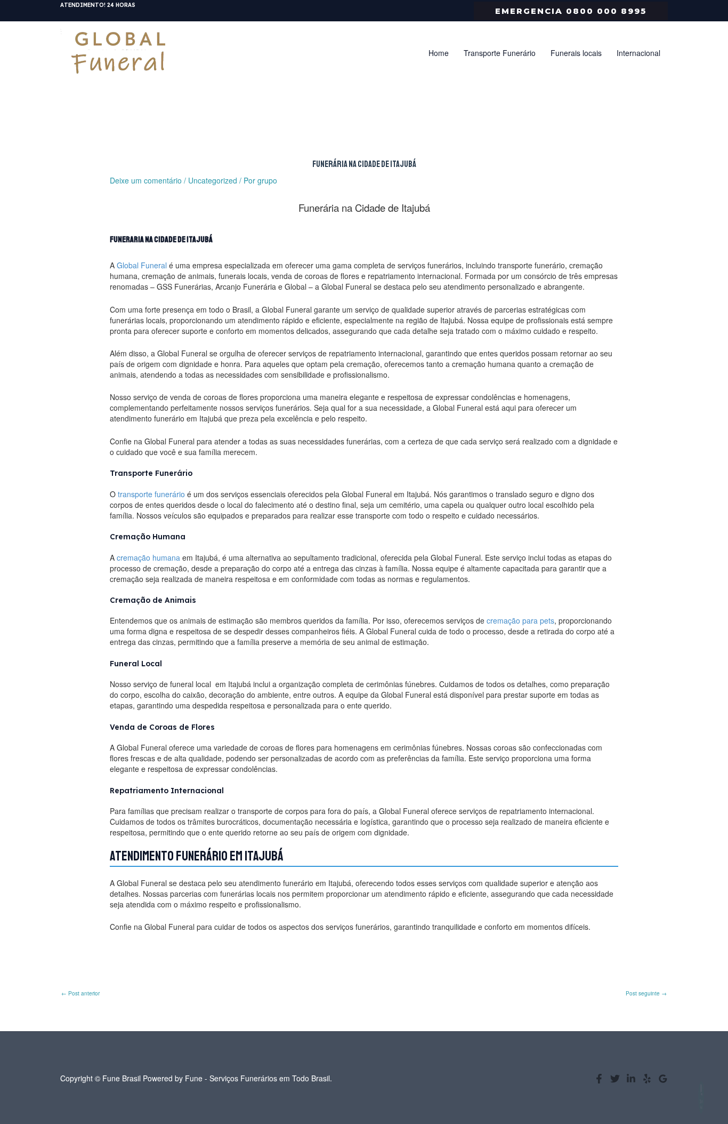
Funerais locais (576, 52)
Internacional (638, 52)
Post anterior (80, 993)
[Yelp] (647, 1078)
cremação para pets (520, 620)
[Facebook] (599, 1078)
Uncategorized (212, 180)
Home (438, 52)
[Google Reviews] (663, 1078)
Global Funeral (142, 265)
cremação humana (148, 557)
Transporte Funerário (500, 52)
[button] (571, 11)
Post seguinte (646, 993)
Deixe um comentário (146, 180)
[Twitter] (615, 1078)
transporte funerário (151, 494)
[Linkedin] (631, 1078)
